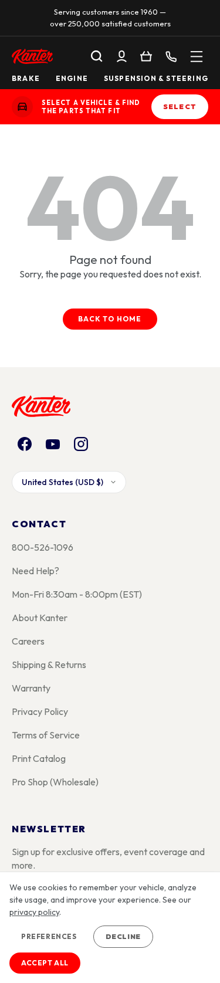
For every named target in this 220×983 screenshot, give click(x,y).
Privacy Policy (40, 711)
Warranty (31, 688)
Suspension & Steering (156, 78)
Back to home (109, 318)
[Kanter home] (22, 106)
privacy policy (34, 912)
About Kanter (39, 617)
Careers (28, 641)
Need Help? (35, 571)
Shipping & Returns (49, 664)
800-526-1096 (42, 547)
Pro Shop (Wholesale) (55, 782)
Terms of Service (46, 735)
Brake (26, 78)
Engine (72, 78)
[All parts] (196, 56)
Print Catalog (39, 758)
